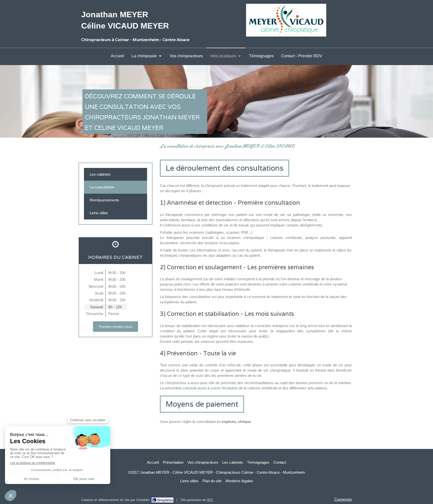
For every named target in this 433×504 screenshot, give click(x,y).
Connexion (343, 499)
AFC (210, 500)
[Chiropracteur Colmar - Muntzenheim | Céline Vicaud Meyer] (286, 20)
